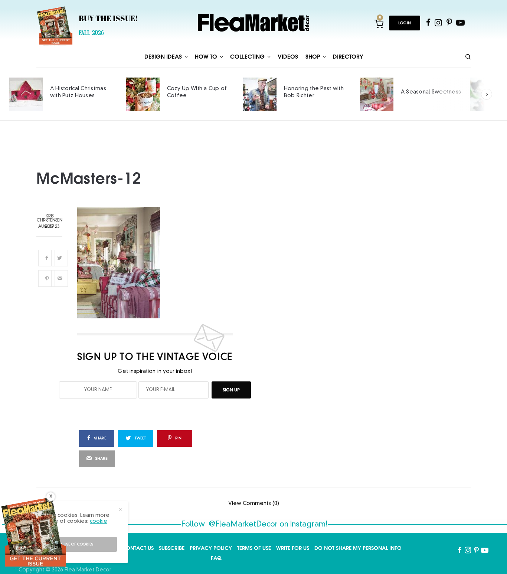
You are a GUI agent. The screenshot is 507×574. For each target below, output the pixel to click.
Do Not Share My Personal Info (358, 548)
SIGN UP (231, 390)
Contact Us (138, 548)
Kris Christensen (49, 218)
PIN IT (159, 262)
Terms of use (254, 548)
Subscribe (171, 548)
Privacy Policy (211, 548)
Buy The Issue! (108, 19)
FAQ (216, 558)
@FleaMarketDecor (243, 524)
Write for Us (292, 548)
